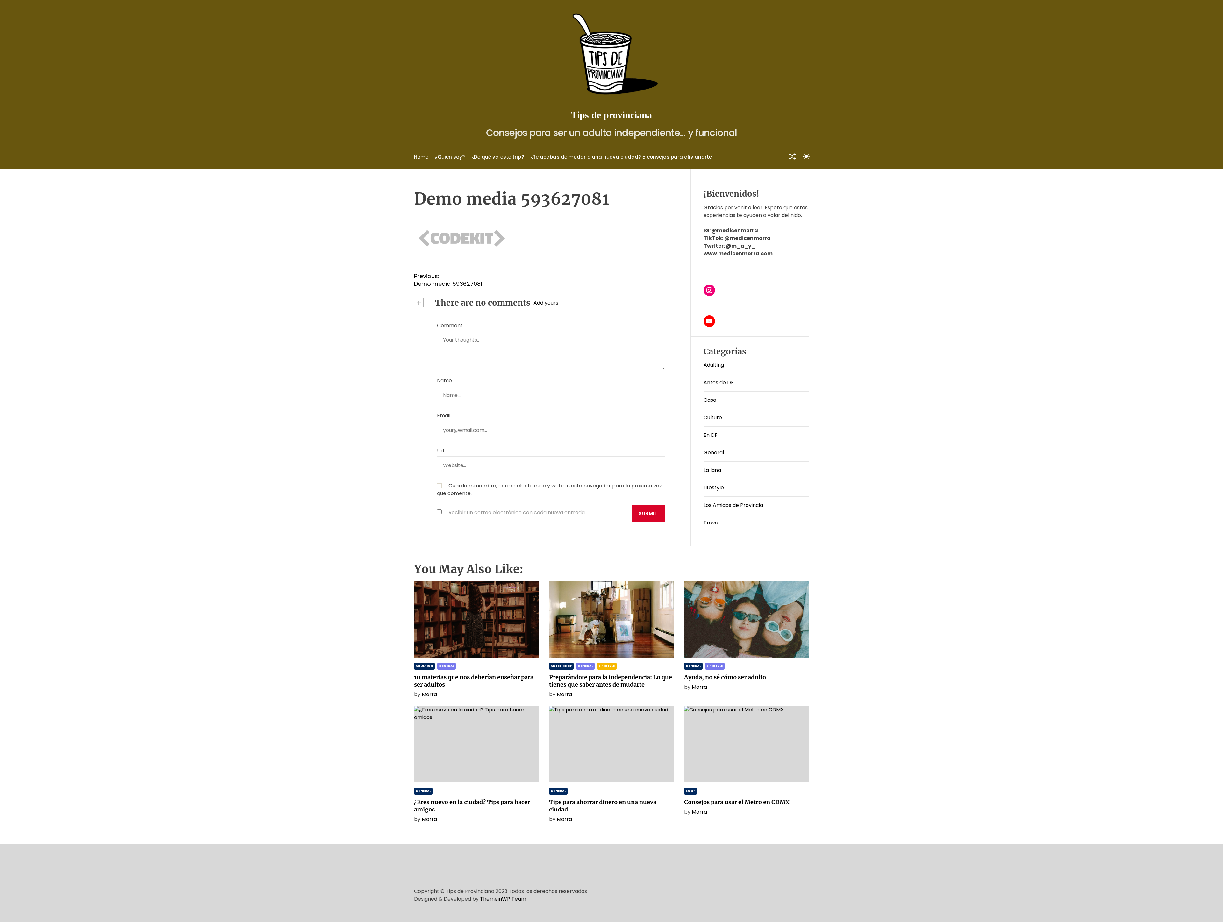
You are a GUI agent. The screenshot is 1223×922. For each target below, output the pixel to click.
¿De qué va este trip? (497, 157)
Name (444, 380)
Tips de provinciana (611, 115)
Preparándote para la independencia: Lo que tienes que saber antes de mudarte (610, 680)
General (714, 452)
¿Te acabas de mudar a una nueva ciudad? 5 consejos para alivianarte (621, 157)
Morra (429, 694)
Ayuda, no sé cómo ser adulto (725, 677)
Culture (713, 417)
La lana (712, 470)
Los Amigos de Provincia (733, 505)
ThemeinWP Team (503, 899)
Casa (710, 400)
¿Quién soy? (450, 157)
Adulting (714, 365)
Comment (450, 325)
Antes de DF (719, 382)
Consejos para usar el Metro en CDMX (737, 802)
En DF (711, 435)
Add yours (545, 302)
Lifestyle (714, 487)
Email (443, 415)
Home (421, 157)
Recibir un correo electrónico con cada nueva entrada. (517, 512)
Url (440, 450)
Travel (711, 522)
